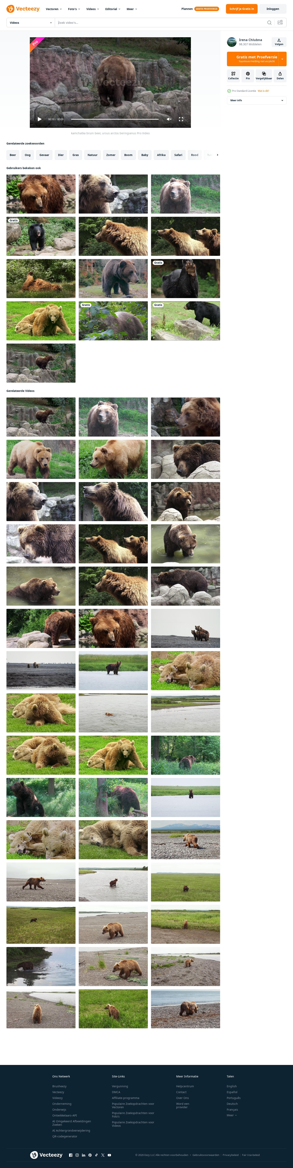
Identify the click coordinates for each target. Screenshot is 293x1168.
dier (61, 155)
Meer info (236, 100)
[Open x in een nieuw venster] (103, 1155)
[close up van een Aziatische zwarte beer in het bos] (185, 278)
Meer (130, 9)
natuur (92, 155)
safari (178, 155)
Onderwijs (59, 1109)
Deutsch (232, 1104)
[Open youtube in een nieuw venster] (109, 1155)
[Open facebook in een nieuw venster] (70, 1155)
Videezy (57, 1098)
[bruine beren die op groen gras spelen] (185, 670)
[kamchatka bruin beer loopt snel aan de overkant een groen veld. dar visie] (41, 924)
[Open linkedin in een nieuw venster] (83, 1155)
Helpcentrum (185, 1086)
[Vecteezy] (22, 9)
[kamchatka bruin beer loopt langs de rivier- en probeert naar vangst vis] (41, 966)
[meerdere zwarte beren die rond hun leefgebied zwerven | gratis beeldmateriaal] (185, 320)
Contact (181, 1092)
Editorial (111, 9)
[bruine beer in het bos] (185, 755)
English (232, 1086)
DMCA (116, 1092)
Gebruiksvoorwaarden (206, 1155)
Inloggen (273, 9)
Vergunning (120, 1086)
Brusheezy (59, 1086)
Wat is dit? (263, 91)
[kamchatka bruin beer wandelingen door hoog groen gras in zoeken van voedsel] (185, 882)
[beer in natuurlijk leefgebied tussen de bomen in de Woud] (41, 278)
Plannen (187, 9)
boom (128, 155)
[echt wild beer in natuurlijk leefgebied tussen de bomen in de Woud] (113, 320)
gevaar (44, 155)
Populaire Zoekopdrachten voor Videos (133, 1124)
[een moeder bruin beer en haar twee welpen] (185, 628)
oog (28, 155)
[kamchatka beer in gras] (41, 459)
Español (232, 1092)
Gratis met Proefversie (256, 59)
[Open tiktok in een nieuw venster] (96, 1155)
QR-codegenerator (64, 1136)
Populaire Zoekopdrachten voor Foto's (133, 1114)
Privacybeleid (231, 1155)
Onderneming (61, 1104)
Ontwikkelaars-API (64, 1115)
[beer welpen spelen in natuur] (41, 712)
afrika (161, 155)
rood (194, 155)
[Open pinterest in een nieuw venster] (90, 1155)
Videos (91, 9)
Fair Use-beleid (251, 1155)
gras (75, 155)
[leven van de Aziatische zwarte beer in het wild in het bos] (41, 236)
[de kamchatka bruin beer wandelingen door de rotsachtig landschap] (185, 839)
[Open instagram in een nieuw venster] (77, 1155)
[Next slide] (214, 155)
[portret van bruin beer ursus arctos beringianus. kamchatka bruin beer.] (113, 194)
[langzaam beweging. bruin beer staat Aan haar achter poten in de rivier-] (185, 797)
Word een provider (182, 1105)
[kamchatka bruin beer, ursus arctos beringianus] (185, 194)
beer (13, 155)
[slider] (115, 119)
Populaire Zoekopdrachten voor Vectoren (133, 1105)
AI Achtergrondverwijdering (71, 1130)
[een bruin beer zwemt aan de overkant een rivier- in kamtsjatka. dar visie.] (113, 712)
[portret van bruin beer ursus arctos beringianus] (113, 236)
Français (232, 1109)
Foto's (72, 9)
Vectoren (52, 9)
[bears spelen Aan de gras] (41, 320)
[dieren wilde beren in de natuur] (113, 839)
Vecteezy (58, 1092)
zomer (110, 155)
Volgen (279, 44)
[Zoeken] (269, 22)
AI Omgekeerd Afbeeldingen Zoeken (71, 1123)
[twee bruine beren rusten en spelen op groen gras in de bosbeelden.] (41, 839)
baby (144, 155)
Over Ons (182, 1098)
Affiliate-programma (125, 1098)
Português (234, 1098)
